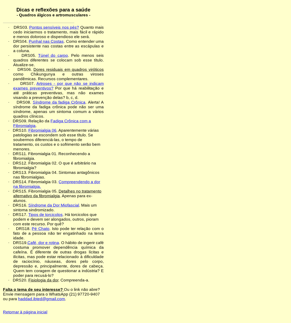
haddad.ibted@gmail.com (41, 299)
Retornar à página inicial (25, 312)
